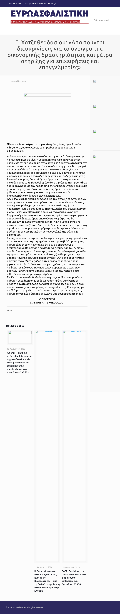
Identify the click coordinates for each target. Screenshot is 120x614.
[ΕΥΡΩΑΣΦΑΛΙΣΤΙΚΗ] (49, 16)
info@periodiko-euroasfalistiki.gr (40, 3)
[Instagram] (112, 3)
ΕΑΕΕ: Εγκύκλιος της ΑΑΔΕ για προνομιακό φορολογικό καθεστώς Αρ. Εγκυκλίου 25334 (74, 578)
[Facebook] (104, 3)
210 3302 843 (15, 3)
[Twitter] (108, 3)
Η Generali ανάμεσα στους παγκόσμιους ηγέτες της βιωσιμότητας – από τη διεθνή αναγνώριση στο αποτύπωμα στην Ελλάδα (47, 581)
